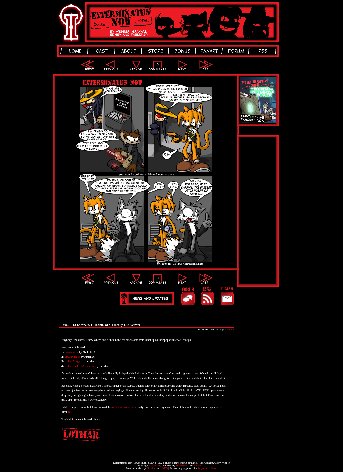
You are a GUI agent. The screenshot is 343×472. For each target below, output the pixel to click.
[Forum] (187, 296)
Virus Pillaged (72, 356)
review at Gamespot (123, 407)
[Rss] (207, 296)
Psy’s (221, 407)
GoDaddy (156, 465)
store (156, 51)
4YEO (164, 468)
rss (263, 51)
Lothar (230, 329)
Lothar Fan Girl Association (80, 366)
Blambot (151, 468)
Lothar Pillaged (72, 361)
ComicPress (198, 465)
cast (102, 51)
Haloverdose (71, 352)
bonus (183, 51)
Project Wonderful (207, 468)
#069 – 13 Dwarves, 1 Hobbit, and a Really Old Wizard (102, 325)
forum (237, 51)
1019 (70, 411)
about (129, 51)
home (76, 51)
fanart (210, 51)
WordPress (181, 465)
